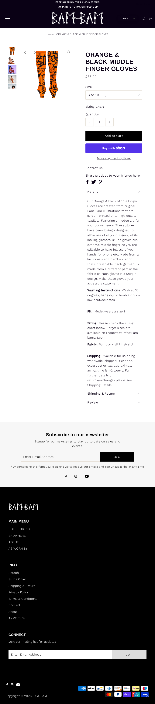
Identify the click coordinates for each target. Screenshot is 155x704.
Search (14, 573)
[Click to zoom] (68, 52)
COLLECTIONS (19, 529)
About (13, 612)
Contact (14, 605)
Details (92, 192)
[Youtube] (87, 476)
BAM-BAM (143, 4)
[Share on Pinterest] (100, 183)
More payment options (114, 158)
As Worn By (17, 618)
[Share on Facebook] (87, 183)
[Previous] (25, 52)
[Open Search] (143, 18)
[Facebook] (66, 476)
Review (92, 402)
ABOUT (14, 542)
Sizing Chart (94, 106)
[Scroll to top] (147, 696)
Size (88, 87)
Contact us (93, 168)
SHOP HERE (17, 535)
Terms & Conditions (23, 598)
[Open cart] (150, 18)
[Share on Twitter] (94, 183)
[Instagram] (76, 476)
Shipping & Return (101, 393)
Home (50, 34)
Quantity (92, 114)
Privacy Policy (19, 592)
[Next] (35, 52)
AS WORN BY (18, 548)
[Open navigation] (22, 18)
